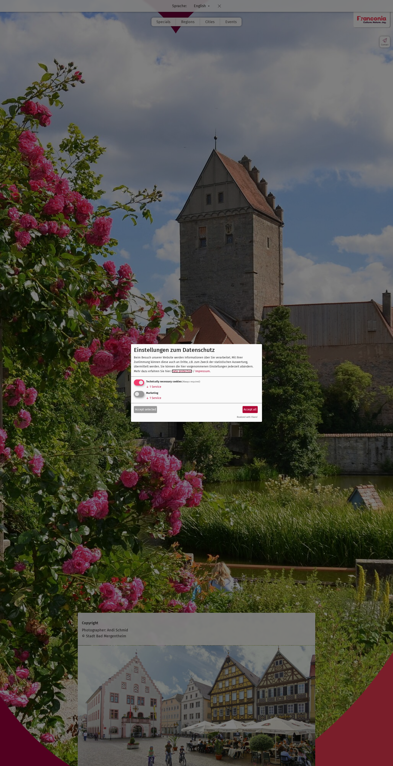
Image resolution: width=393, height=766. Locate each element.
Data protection (182, 371)
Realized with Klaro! (247, 417)
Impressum (202, 371)
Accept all (250, 409)
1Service (153, 387)
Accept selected (145, 409)
